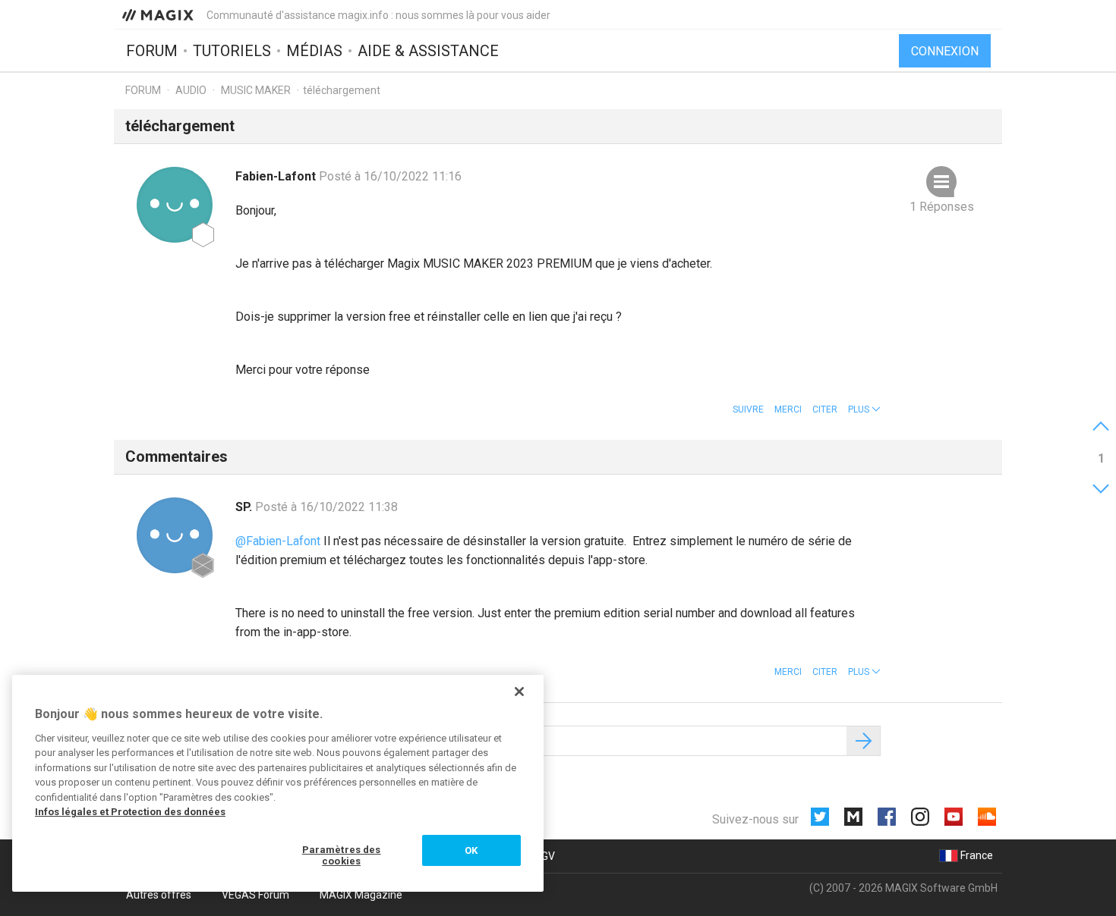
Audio (190, 90)
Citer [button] (824, 409)
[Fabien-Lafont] (175, 205)
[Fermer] (519, 691)
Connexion (945, 51)
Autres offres (158, 895)
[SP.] (175, 535)
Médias (314, 51)
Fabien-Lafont (277, 176)
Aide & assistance (428, 51)
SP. (245, 507)
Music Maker (256, 90)
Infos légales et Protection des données (130, 811)
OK (471, 850)
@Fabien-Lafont (277, 541)
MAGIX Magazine (361, 895)
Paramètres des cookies (341, 855)
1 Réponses (942, 206)
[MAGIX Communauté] (159, 14)
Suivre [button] (748, 409)
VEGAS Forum (255, 895)
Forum (152, 51)
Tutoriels (232, 51)
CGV (544, 856)
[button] (864, 409)
